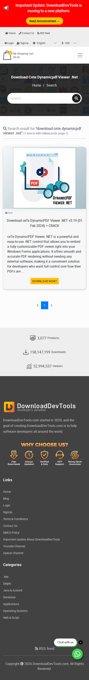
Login (10, 43)
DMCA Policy (11, 532)
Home (12, 33)
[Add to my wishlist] (39, 172)
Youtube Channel (14, 546)
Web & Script (11, 618)
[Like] (49, 172)
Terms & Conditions (15, 519)
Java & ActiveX (12, 590)
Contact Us (27, 33)
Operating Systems (15, 611)
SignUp (24, 43)
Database (9, 597)
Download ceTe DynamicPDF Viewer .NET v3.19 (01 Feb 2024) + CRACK (44, 223)
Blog (6, 498)
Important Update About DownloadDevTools (31, 539)
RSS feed (45, 33)
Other (10, 212)
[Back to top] (77, 668)
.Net (5, 577)
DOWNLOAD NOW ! (44, 281)
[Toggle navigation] (80, 55)
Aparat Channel (13, 553)
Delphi (7, 583)
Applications (11, 604)
